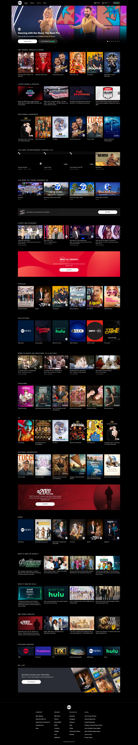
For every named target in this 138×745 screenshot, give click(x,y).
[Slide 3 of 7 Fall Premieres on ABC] (111, 41)
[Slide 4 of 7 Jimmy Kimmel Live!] (113, 41)
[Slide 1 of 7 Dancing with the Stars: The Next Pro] (108, 41)
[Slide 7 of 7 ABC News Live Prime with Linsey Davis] (119, 41)
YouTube (71, 734)
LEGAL (87, 712)
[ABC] (20, 3)
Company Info (40, 725)
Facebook (72, 716)
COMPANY (39, 712)
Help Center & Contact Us (43, 722)
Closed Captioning (90, 722)
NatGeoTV (57, 737)
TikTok (71, 728)
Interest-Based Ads (90, 719)
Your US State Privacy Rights (93, 728)
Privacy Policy (88, 737)
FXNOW (56, 731)
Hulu (55, 734)
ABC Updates (39, 716)
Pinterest (72, 722)
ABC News (57, 716)
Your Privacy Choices (90, 716)
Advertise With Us (41, 719)
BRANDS (57, 712)
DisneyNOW (57, 722)
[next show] (123, 24)
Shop (37, 728)
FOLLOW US (73, 712)
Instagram (72, 719)
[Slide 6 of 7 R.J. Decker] (117, 41)
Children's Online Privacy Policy (93, 725)
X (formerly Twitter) (74, 731)
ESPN (55, 725)
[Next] (119, 62)
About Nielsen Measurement (92, 731)
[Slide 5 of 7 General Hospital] (115, 41)
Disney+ (56, 719)
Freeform (56, 728)
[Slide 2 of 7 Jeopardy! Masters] (110, 41)
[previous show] (14, 24)
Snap (70, 725)
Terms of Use (88, 734)
